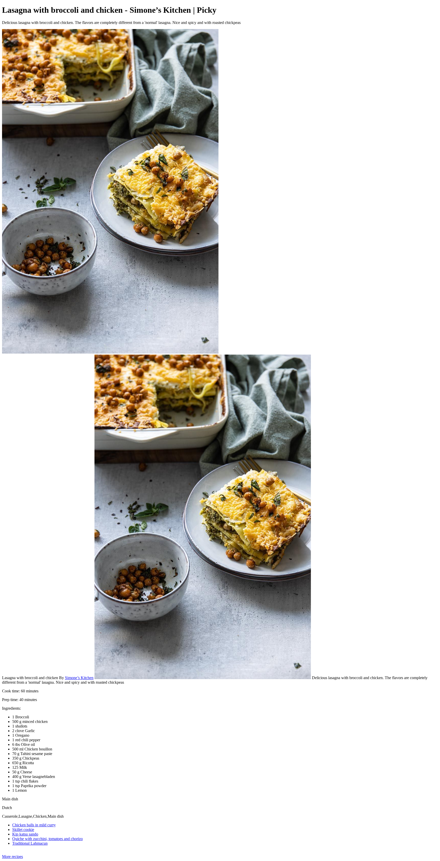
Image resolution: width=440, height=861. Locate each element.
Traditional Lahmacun (30, 843)
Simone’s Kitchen (79, 678)
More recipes (12, 856)
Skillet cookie (23, 829)
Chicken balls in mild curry (34, 825)
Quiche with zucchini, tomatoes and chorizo (47, 839)
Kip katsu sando (25, 834)
